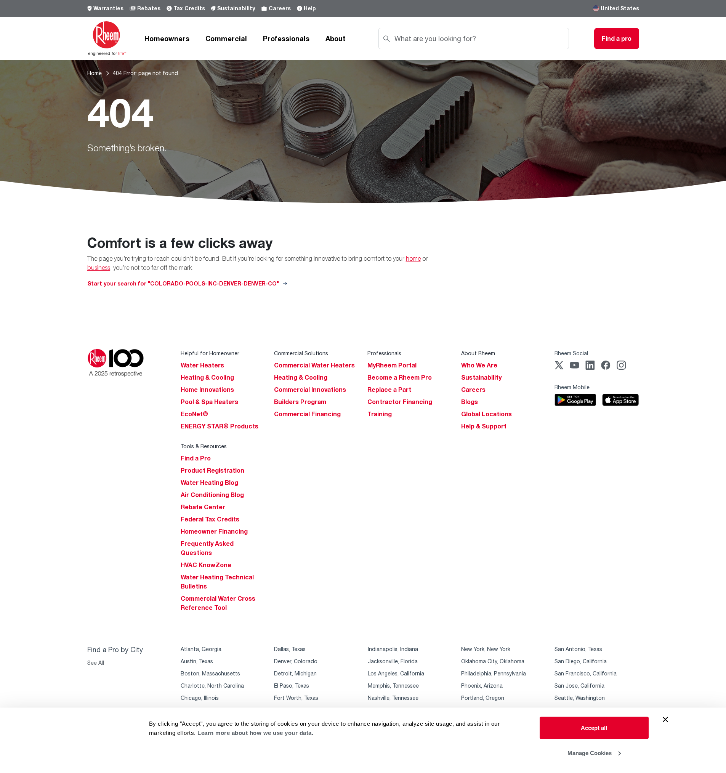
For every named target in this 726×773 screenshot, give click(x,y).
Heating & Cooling (207, 377)
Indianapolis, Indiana (393, 649)
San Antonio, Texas (578, 649)
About (335, 38)
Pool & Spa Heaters (209, 402)
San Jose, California (579, 685)
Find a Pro (196, 458)
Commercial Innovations (310, 389)
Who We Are (479, 365)
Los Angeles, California (396, 673)
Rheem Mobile (572, 387)
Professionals (286, 38)
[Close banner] (665, 719)
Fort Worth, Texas (296, 697)
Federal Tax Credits (210, 519)
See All (95, 662)
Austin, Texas (197, 661)
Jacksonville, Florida (393, 661)
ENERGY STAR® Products (219, 426)
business (98, 267)
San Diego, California (581, 661)
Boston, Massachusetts (210, 673)
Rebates (148, 8)
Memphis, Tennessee (393, 685)
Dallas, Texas (290, 649)
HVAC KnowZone (206, 565)
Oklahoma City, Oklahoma (492, 661)
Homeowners (166, 38)
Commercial (226, 38)
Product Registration (212, 470)
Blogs (469, 402)
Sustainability (236, 8)
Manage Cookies (589, 752)
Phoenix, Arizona (482, 685)
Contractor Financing (399, 402)
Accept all (594, 728)
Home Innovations (207, 389)
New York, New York (485, 649)
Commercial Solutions (301, 353)
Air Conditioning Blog (212, 495)
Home (94, 73)
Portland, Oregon (482, 697)
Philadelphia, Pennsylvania (493, 673)
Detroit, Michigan (295, 673)
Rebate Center (203, 507)
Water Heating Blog (209, 482)
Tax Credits (189, 8)
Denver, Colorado (295, 661)
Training (379, 414)
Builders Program (300, 402)
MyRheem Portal (392, 365)
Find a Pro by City (115, 649)
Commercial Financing (307, 414)
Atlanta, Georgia (201, 649)
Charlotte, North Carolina (212, 685)
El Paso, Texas (291, 685)
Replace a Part (389, 389)
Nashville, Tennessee (393, 697)
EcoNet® (194, 414)
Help (310, 8)
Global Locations (486, 414)
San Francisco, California (586, 673)
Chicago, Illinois (200, 697)
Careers (280, 8)
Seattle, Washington (580, 697)
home (413, 258)
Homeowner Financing (214, 531)
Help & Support (483, 426)
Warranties (108, 8)
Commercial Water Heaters (314, 365)
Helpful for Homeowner (210, 353)
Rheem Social (571, 353)
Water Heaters (202, 365)
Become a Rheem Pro (399, 377)
